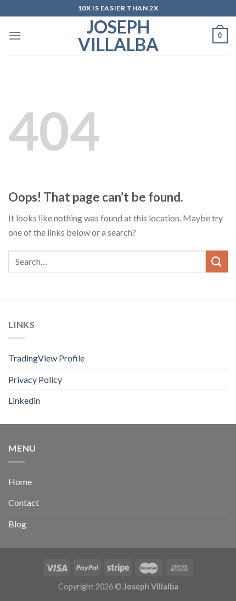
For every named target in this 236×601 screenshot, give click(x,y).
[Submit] (217, 261)
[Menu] (14, 35)
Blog (17, 524)
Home (20, 481)
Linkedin (24, 400)
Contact (23, 502)
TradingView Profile (46, 358)
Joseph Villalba (118, 35)
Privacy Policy (35, 379)
